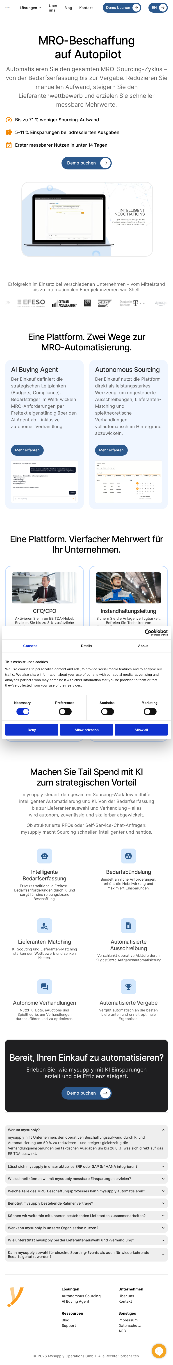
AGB (122, 1331)
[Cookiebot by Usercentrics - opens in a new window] (148, 632)
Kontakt (86, 7)
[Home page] (7, 7)
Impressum (128, 1320)
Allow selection (87, 730)
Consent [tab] (30, 646)
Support (69, 1325)
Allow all (141, 730)
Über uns (53, 8)
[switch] (65, 711)
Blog (68, 7)
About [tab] (143, 646)
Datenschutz (129, 1325)
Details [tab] (86, 646)
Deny (32, 730)
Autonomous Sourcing (81, 1296)
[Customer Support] (159, 1351)
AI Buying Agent (75, 1301)
